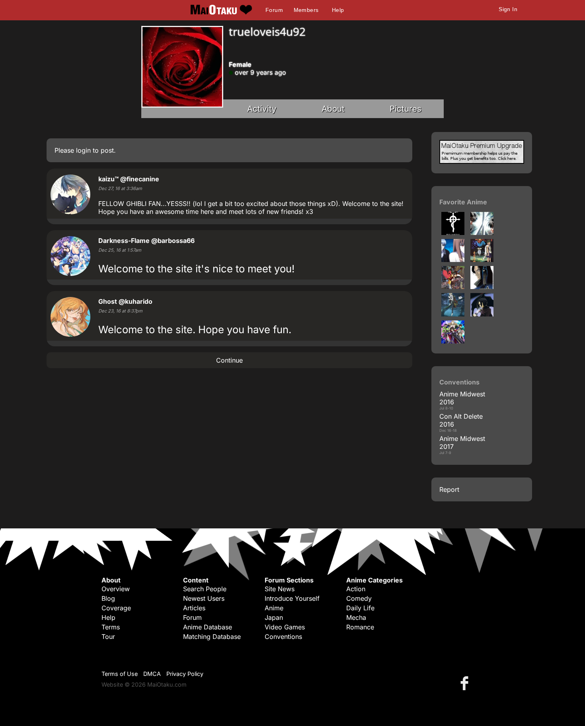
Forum (274, 10)
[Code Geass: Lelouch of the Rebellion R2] (452, 341)
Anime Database (207, 627)
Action (355, 589)
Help (338, 10)
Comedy (359, 598)
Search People (204, 589)
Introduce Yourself (292, 598)
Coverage (116, 608)
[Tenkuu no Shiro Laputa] (452, 287)
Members (306, 10)
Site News (279, 589)
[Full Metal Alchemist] (452, 233)
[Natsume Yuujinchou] (452, 314)
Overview (115, 589)
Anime (274, 608)
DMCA (152, 673)
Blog (108, 598)
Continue (229, 360)
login (83, 150)
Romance (360, 627)
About (333, 109)
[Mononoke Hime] (481, 260)
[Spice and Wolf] (452, 260)
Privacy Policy (184, 673)
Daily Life (360, 608)
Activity (262, 109)
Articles (194, 608)
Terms (110, 627)
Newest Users (203, 598)
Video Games (285, 627)
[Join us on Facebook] (466, 683)
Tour (108, 637)
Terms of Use (119, 673)
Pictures (405, 109)
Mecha (356, 617)
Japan (274, 617)
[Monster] (481, 287)
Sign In (508, 9)
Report (449, 489)
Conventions (283, 637)
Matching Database (212, 637)
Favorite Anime (463, 202)
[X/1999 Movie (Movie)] (481, 233)
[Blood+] (481, 314)
